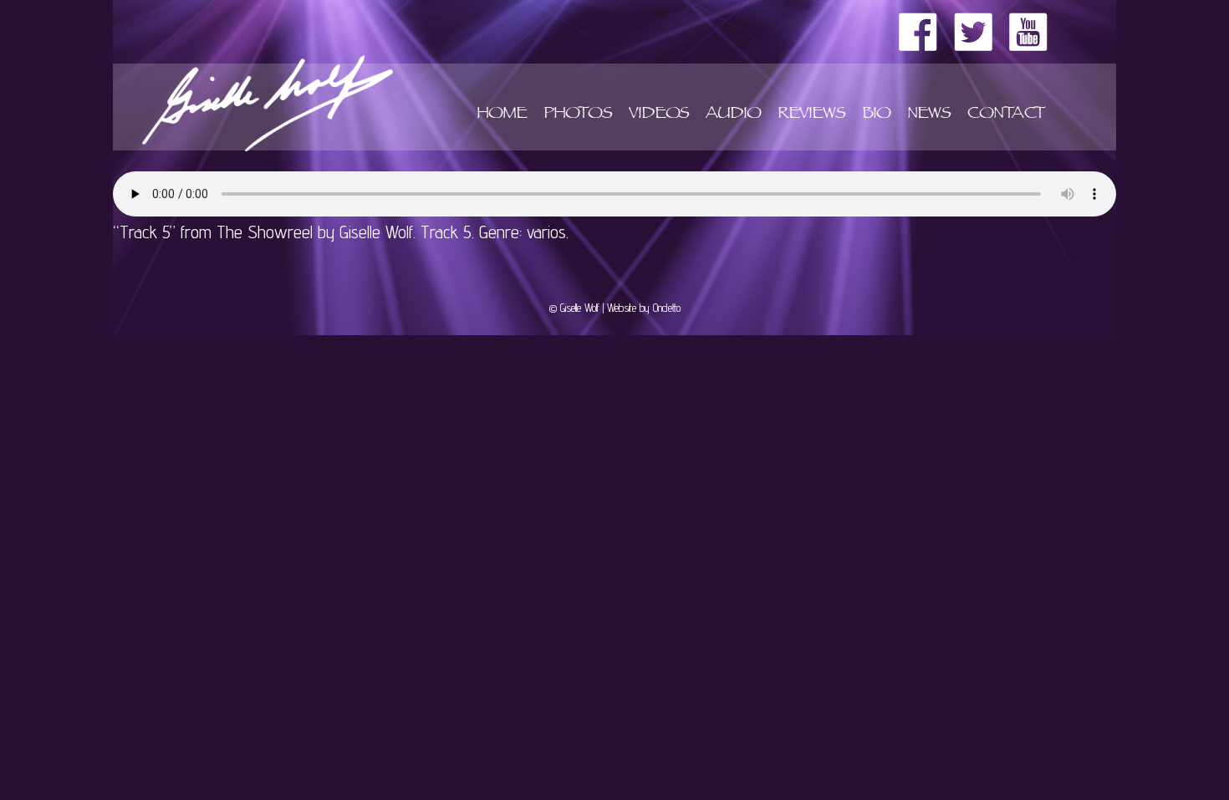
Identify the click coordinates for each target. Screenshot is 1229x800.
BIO (876, 115)
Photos (577, 115)
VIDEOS (659, 115)
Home (502, 115)
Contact (1006, 115)
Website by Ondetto (644, 307)
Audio (733, 115)
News (929, 115)
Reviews (811, 115)
